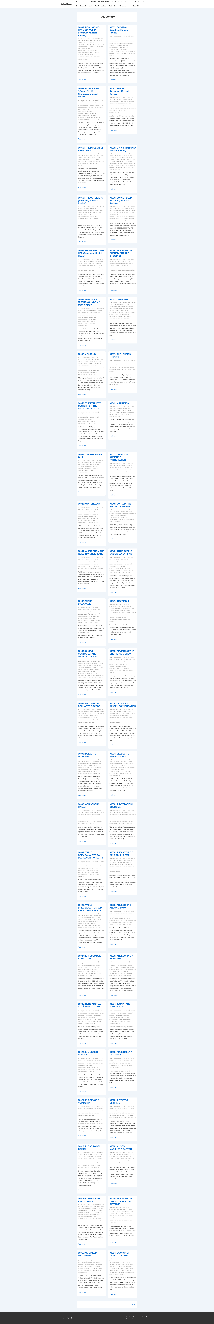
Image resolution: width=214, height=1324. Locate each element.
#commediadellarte (83, 717)
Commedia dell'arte (95, 711)
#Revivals (128, 414)
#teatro (80, 60)
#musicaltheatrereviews (117, 53)
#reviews (80, 270)
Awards (85, 2)
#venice (129, 1221)
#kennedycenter (90, 419)
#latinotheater (82, 54)
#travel (123, 823)
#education (81, 719)
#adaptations (122, 515)
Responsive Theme (130, 1318)
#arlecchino (81, 868)
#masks (131, 1160)
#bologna (112, 818)
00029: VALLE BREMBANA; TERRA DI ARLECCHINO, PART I (90, 908)
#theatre (85, 60)
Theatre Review (99, 44)
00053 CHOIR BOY (119, 299)
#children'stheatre (83, 515)
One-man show (114, 563)
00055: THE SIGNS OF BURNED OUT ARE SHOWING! (121, 253)
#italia (95, 719)
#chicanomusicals (83, 52)
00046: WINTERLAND (89, 504)
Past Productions (100, 6)
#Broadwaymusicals (84, 48)
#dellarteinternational (116, 717)
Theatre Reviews (83, 46)
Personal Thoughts (121, 42)
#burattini (87, 969)
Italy (102, 711)
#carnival (85, 1214)
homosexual (121, 306)
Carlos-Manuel (66, 4)
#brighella (126, 918)
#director (129, 269)
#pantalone (113, 1221)
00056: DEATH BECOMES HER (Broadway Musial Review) (91, 253)
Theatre (92, 44)
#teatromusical (82, 222)
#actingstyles (94, 466)
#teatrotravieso (94, 622)
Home (78, 2)
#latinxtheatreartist (93, 56)
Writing (121, 161)
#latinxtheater (91, 54)
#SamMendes (120, 369)
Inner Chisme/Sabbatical (84, 6)
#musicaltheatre (89, 163)
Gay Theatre (118, 40)
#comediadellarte (83, 1164)
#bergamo (89, 868)
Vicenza (121, 1112)
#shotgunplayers (115, 316)
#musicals (95, 58)
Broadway (92, 40)
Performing (112, 6)
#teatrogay (113, 318)
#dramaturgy (90, 367)
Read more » (82, 79)
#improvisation (89, 719)
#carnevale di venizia (91, 1162)
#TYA (96, 522)
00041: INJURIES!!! (119, 601)
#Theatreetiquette (115, 473)
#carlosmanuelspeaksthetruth (87, 50)
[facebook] (63, 1318)
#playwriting (125, 314)
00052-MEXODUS (87, 354)
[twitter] (67, 1318)
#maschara (125, 1160)
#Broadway (100, 46)
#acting (87, 466)
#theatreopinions (83, 472)
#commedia (94, 715)
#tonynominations (93, 119)
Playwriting (122, 6)
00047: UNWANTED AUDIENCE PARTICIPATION (119, 457)
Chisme (117, 101)
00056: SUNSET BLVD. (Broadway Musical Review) (121, 201)
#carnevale (90, 1160)
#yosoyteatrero (114, 320)
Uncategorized (87, 265)
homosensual (82, 210)
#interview (119, 719)
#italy (99, 719)
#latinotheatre (91, 113)
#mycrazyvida (130, 167)
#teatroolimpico (114, 1117)
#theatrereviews (83, 119)
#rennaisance (125, 1115)
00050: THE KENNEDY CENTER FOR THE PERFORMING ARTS (89, 406)
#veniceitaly (113, 1222)
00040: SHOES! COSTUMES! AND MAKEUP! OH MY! (87, 654)
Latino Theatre (88, 42)
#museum (87, 161)
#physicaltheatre (115, 721)
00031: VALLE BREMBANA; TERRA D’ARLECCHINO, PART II (90, 855)
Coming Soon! (117, 2)
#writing (112, 672)
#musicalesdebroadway (85, 58)
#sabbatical (99, 620)
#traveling (129, 823)
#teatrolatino (95, 566)
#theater (117, 220)
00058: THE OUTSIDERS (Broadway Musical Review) (90, 201)
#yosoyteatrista (82, 325)
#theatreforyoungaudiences (86, 522)
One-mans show (88, 312)
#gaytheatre (132, 312)
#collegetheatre (114, 269)
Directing (127, 2)
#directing (123, 269)
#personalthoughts (115, 668)
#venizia (122, 1274)
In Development (139, 2)
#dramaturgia (82, 367)
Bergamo (92, 863)
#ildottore (127, 820)
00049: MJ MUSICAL (120, 403)
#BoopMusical (127, 45)
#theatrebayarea (127, 318)
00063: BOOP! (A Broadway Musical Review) (119, 30)
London (129, 362)
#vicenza (133, 1117)
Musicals (95, 42)
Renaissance (89, 713)
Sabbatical (128, 563)
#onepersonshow (123, 570)
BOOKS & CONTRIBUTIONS (100, 2)
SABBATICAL (113, 612)
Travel (89, 159)
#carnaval (84, 1160)
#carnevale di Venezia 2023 (85, 1212)
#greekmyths (124, 517)
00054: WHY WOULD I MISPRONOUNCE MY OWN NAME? (89, 302)
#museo (112, 1162)
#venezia (96, 1167)
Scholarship (135, 6)
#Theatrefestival (89, 1167)
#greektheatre (114, 519)
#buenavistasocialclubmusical (87, 111)
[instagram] (72, 1318)
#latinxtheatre (82, 56)
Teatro (87, 44)
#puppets (99, 973)
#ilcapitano (119, 1019)
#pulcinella (89, 1069)
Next (133, 1304)
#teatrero (101, 58)
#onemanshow (114, 570)
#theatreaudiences (120, 471)
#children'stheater (90, 513)
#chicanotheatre (94, 52)
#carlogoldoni (121, 1266)
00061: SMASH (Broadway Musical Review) (119, 91)
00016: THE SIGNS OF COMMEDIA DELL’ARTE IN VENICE (122, 1201)
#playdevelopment (91, 372)
